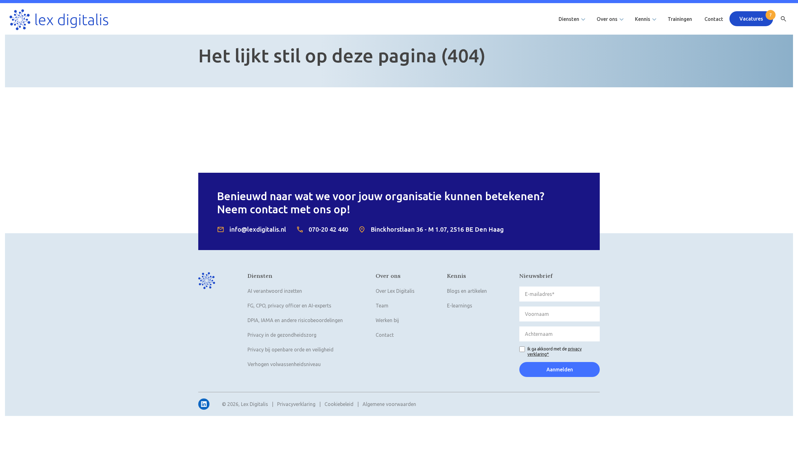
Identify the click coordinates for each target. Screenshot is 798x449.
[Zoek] (783, 19)
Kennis (642, 19)
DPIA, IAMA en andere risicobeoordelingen (295, 320)
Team (382, 305)
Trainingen (680, 19)
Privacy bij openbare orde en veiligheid (291, 349)
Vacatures (751, 19)
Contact (713, 19)
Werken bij (387, 320)
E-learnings (459, 305)
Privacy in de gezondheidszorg (282, 335)
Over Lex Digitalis (395, 291)
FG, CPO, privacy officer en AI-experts (289, 305)
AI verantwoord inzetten (275, 291)
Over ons (607, 19)
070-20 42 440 (328, 229)
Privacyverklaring (296, 404)
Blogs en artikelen (467, 291)
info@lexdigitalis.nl (257, 229)
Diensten (569, 19)
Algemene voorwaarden (389, 404)
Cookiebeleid (338, 404)
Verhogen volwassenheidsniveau (284, 364)
